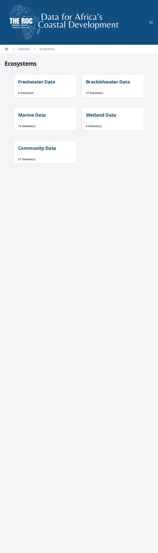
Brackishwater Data (108, 81)
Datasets (24, 49)
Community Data (37, 148)
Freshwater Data (36, 81)
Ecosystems (47, 49)
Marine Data (32, 115)
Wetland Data (101, 115)
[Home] (6, 49)
